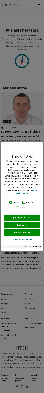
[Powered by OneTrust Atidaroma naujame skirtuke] (32, 246)
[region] (22, 196)
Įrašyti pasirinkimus (22, 217)
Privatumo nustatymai (22, 239)
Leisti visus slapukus (22, 232)
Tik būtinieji (22, 225)
